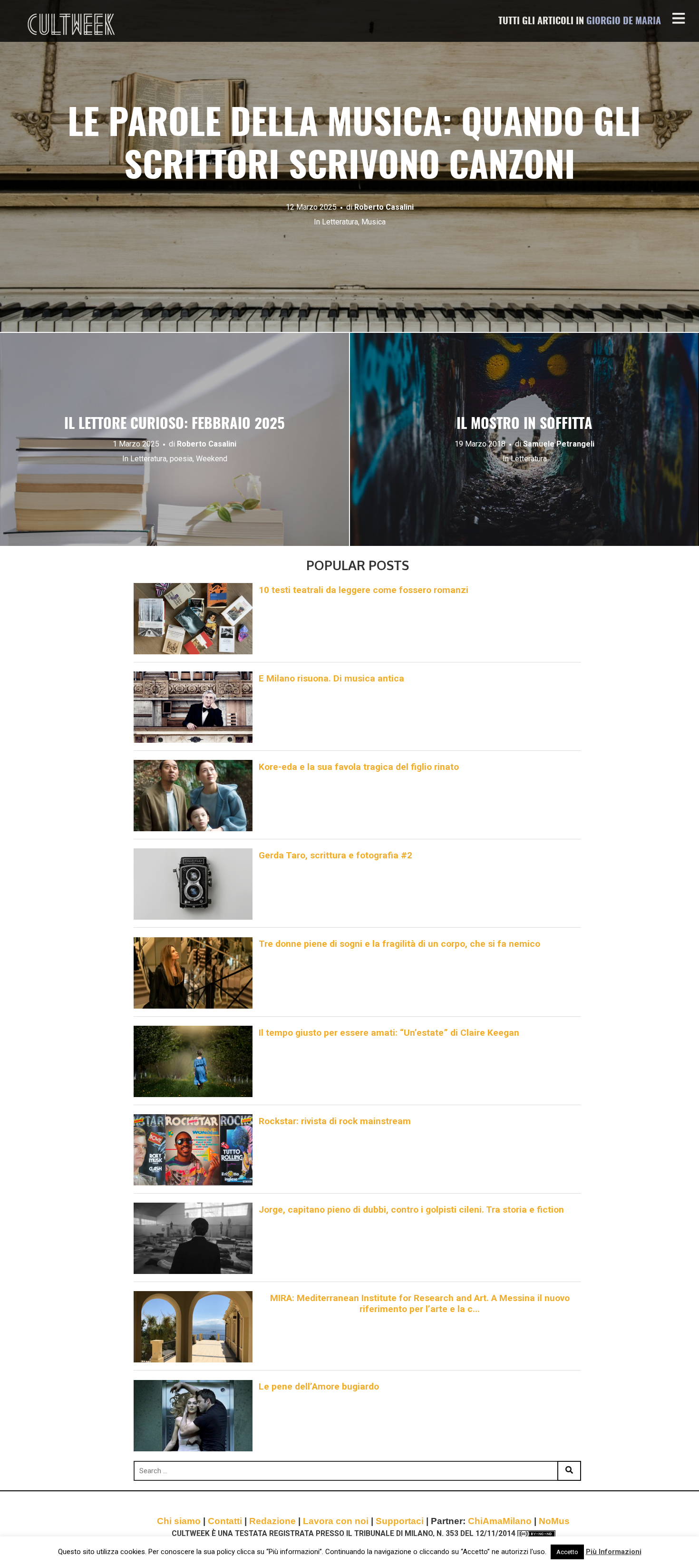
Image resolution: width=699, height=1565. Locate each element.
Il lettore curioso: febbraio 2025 (174, 425)
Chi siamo (179, 1521)
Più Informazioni (613, 1551)
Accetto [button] (567, 1551)
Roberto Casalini (384, 207)
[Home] (72, 24)
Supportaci (400, 1521)
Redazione (272, 1521)
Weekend (211, 458)
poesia (181, 458)
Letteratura (340, 221)
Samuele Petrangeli (558, 443)
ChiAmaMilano (500, 1521)
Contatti (225, 1521)
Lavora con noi (336, 1521)
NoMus (554, 1521)
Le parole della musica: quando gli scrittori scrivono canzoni (349, 146)
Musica (373, 221)
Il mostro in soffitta (524, 425)
